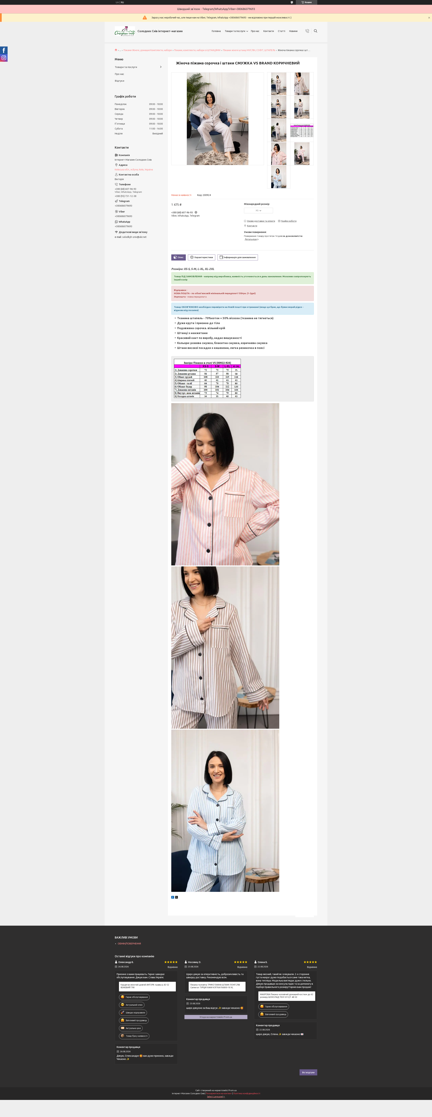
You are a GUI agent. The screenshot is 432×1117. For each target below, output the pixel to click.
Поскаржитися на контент (219, 1093)
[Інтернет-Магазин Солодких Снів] (125, 31)
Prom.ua (232, 1090)
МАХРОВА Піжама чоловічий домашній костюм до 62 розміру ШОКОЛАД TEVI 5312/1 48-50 (286, 995)
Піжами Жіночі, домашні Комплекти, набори (148, 50)
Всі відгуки (308, 1072)
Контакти (268, 31)
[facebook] (172, 897)
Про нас (255, 31)
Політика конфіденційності (246, 1093)
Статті (281, 31)
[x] (176, 897)
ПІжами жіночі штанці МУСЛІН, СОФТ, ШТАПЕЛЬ (249, 50)
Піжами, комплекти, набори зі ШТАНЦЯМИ (197, 50)
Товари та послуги (235, 31)
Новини (293, 31)
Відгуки (119, 80)
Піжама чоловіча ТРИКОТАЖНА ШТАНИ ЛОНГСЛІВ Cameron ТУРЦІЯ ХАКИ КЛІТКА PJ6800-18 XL (215, 986)
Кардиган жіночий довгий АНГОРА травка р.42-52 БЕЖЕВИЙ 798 (145, 986)
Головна (216, 31)
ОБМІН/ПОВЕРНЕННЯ (129, 943)
